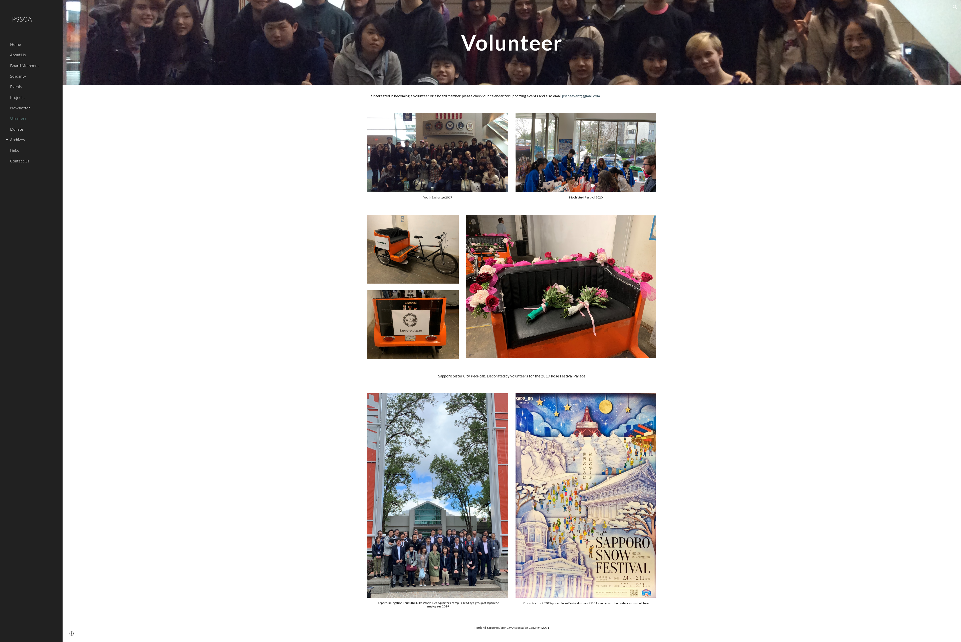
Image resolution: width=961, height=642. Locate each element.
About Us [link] (18, 54)
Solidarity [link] (18, 76)
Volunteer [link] (18, 118)
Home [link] (15, 44)
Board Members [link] (24, 65)
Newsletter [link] (20, 107)
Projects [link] (17, 97)
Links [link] (14, 150)
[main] (512, 42)
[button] (955, 7)
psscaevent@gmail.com (581, 96)
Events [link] (16, 86)
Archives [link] (17, 139)
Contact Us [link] (19, 160)
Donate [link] (16, 129)
